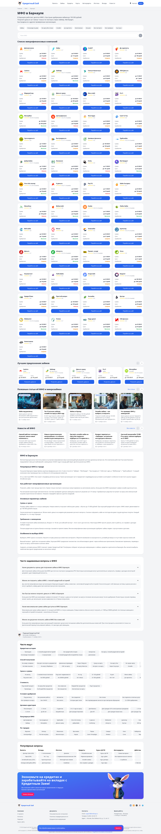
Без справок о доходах (86, 763)
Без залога (60, 700)
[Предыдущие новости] (138, 428)
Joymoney (124, 720)
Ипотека (96, 3)
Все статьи (131, 389)
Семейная (66, 763)
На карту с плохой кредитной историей (112, 652)
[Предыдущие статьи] (138, 389)
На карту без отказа (47, 28)
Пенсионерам (28, 708)
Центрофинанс (27, 720)
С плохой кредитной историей (46, 652)
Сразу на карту (98, 663)
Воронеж (27, 731)
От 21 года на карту (76, 708)
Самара (108, 731)
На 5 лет (112, 677)
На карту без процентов (45, 686)
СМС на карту (66, 666)
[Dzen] (137, 805)
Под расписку (28, 697)
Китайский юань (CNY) (28, 759)
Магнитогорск (60, 734)
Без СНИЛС (44, 700)
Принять (118, 828)
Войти (141, 3)
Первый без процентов (78, 686)
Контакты (20, 816)
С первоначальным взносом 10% (66, 756)
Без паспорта (98, 28)
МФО (26, 8)
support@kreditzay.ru (92, 813)
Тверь (140, 734)
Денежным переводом (65, 663)
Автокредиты (86, 3)
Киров (76, 734)
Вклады (104, 3)
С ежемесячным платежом (45, 674)
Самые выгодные (123, 753)
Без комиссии (62, 686)
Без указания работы (44, 697)
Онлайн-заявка (86, 759)
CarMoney (92, 723)
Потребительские (87, 753)
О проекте (20, 814)
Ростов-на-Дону (43, 734)
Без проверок (109, 28)
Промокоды (27, 689)
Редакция (20, 819)
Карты (78, 3)
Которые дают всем (76, 700)
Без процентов (62, 689)
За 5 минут (80, 677)
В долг (112, 674)
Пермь (92, 731)
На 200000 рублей (63, 677)
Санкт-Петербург (92, 734)
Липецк (44, 731)
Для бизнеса (92, 708)
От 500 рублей (96, 677)
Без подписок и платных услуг (131, 697)
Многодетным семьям (66, 759)
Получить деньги (30, 382)
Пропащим (28, 652)
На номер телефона (27, 663)
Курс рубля (104, 756)
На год (80, 674)
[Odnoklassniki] (134, 805)
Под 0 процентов (95, 686)
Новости (112, 3)
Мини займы (128, 674)
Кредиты (70, 3)
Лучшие (88, 28)
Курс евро (104, 763)
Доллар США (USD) (28, 753)
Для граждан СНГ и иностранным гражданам (115, 708)
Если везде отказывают (28, 655)
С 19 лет (139, 708)
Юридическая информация (58, 819)
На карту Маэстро (82, 666)
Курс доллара (104, 759)
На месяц (27, 674)
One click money (76, 720)
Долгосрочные (46, 763)
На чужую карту (130, 663)
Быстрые (119, 28)
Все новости (131, 428)
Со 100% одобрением (131, 700)
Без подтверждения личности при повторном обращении (102, 700)
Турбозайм (60, 720)
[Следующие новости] (142, 428)
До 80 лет (44, 711)
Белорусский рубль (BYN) (28, 763)
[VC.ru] (140, 805)
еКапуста (108, 723)
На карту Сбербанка (47, 666)
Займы (62, 3)
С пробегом (123, 759)
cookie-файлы (60, 828)
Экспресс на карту (98, 666)
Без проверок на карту (27, 700)
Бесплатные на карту (78, 689)
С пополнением (46, 753)
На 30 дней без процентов (44, 689)
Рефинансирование (86, 756)
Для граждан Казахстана (115, 711)
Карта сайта (20, 822)
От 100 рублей (96, 674)
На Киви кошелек (28, 666)
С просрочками (46, 655)
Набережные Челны (140, 731)
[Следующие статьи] (142, 389)
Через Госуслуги (114, 666)
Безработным (60, 711)
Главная (19, 8)
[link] (32, 55)
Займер (27, 723)
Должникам (92, 655)
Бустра (124, 723)
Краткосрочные (46, 759)
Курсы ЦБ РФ (104, 753)
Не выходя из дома (32, 28)
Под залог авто (27, 677)
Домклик (66, 753)
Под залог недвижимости (63, 674)
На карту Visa (114, 663)
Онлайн (58, 28)
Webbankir (108, 720)
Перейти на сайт (32, 63)
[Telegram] (143, 805)
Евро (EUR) (28, 756)
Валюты (55, 3)
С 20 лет (27, 711)
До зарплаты (68, 28)
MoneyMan (44, 723)
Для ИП (92, 711)
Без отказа (103, 697)
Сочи (124, 734)
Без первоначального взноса (123, 756)
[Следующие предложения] (142, 363)
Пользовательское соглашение (59, 814)
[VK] (130, 805)
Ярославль (76, 731)
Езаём (140, 720)
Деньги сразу (60, 723)
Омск (124, 731)
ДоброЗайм (76, 723)
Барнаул (32, 8)
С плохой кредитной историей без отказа (70, 655)
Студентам (60, 708)
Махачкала (60, 731)
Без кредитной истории (70, 652)
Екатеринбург (28, 734)
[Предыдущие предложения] (138, 363)
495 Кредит (140, 723)
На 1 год (46, 756)
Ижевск (108, 734)
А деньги (92, 720)
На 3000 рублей (45, 677)
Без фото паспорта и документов (46, 663)
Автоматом (60, 697)
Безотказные (79, 28)
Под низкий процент (28, 686)
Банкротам (92, 652)
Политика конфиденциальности (59, 816)
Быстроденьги (44, 720)
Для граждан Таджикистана (139, 711)
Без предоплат (76, 697)
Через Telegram (82, 663)
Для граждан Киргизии (76, 711)
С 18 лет (43, 708)
